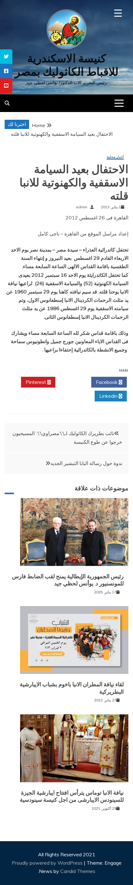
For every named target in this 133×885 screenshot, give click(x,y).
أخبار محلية (115, 157)
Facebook (107, 382)
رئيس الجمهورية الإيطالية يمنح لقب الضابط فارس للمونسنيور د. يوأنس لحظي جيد (68, 580)
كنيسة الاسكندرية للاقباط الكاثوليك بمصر (66, 65)
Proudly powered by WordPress (48, 863)
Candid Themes (77, 871)
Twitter (71, 382)
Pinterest (36, 382)
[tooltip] (6, 56)
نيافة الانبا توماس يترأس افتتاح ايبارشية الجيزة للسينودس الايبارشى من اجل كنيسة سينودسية (72, 796)
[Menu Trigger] (118, 13)
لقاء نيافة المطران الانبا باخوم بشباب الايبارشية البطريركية (72, 688)
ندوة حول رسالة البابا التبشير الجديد (86, 463)
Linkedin (109, 396)
